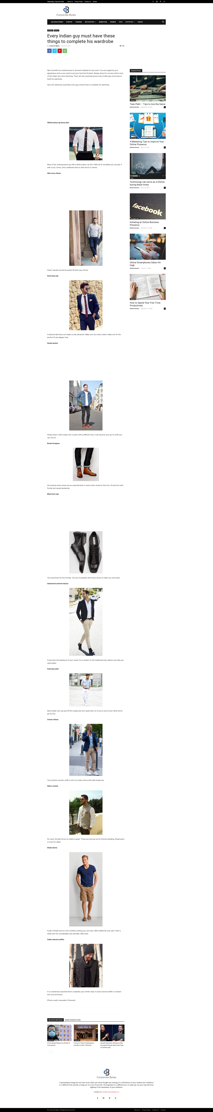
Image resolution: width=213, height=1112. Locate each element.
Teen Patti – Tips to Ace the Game (147, 104)
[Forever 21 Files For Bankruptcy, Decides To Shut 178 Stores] (86, 1033)
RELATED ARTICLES (55, 1020)
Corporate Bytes (54, 46)
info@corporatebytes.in (110, 1092)
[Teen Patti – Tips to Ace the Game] (148, 88)
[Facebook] (153, 1)
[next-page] (52, 1052)
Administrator (134, 107)
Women (113, 22)
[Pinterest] (160, 1)
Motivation (89, 22)
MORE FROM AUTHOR (73, 1020)
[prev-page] (48, 1052)
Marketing (103, 22)
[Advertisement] (125, 11)
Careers (95, 1)
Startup (69, 22)
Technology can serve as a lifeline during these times (147, 183)
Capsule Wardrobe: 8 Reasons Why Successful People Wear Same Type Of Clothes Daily (111, 1045)
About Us (70, 1)
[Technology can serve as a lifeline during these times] (148, 166)
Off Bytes (129, 22)
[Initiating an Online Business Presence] (148, 206)
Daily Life (50, 1040)
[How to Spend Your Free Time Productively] (148, 287)
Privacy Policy (79, 1)
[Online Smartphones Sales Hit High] (148, 247)
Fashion (57, 30)
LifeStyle (132, 100)
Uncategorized (134, 218)
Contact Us (88, 1)
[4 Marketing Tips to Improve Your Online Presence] (148, 126)
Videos (140, 22)
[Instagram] (156, 1)
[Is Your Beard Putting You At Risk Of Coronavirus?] (59, 1033)
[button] (163, 22)
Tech (120, 22)
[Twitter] (164, 1)
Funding (78, 22)
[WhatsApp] (65, 51)
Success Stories (57, 22)
